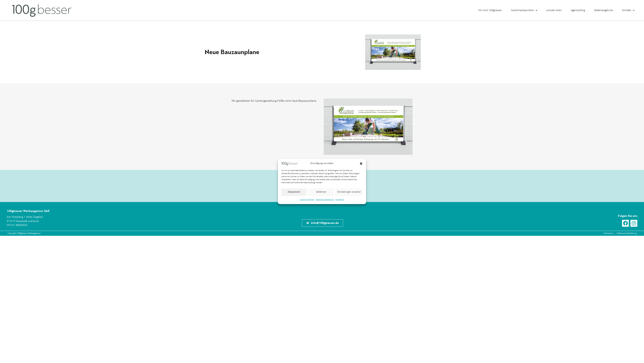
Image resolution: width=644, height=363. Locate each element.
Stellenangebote (603, 10)
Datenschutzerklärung (325, 200)
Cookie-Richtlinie (307, 200)
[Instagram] (633, 223)
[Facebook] (625, 223)
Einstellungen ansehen (349, 192)
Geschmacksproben (522, 10)
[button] (361, 163)
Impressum (339, 200)
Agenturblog (578, 10)
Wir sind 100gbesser (490, 10)
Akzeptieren (294, 192)
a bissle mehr (554, 10)
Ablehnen (321, 192)
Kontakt (626, 10)
